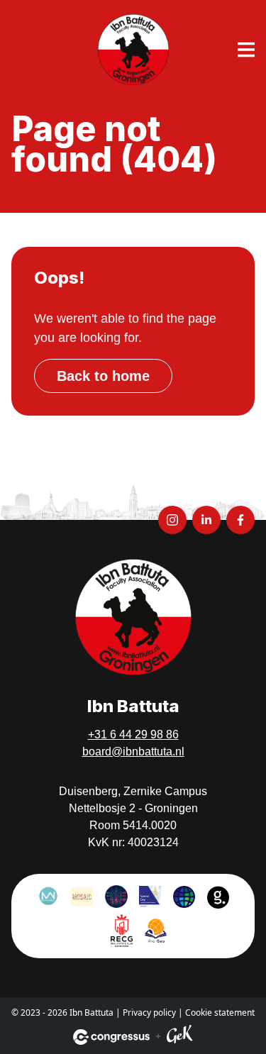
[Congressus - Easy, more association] (111, 1037)
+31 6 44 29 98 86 (133, 734)
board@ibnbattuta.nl (133, 751)
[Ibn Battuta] (133, 49)
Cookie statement (220, 1012)
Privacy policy (149, 1012)
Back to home (103, 376)
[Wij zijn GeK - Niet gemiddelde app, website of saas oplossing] (179, 1036)
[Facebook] (240, 520)
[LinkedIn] (206, 520)
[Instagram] (172, 520)
